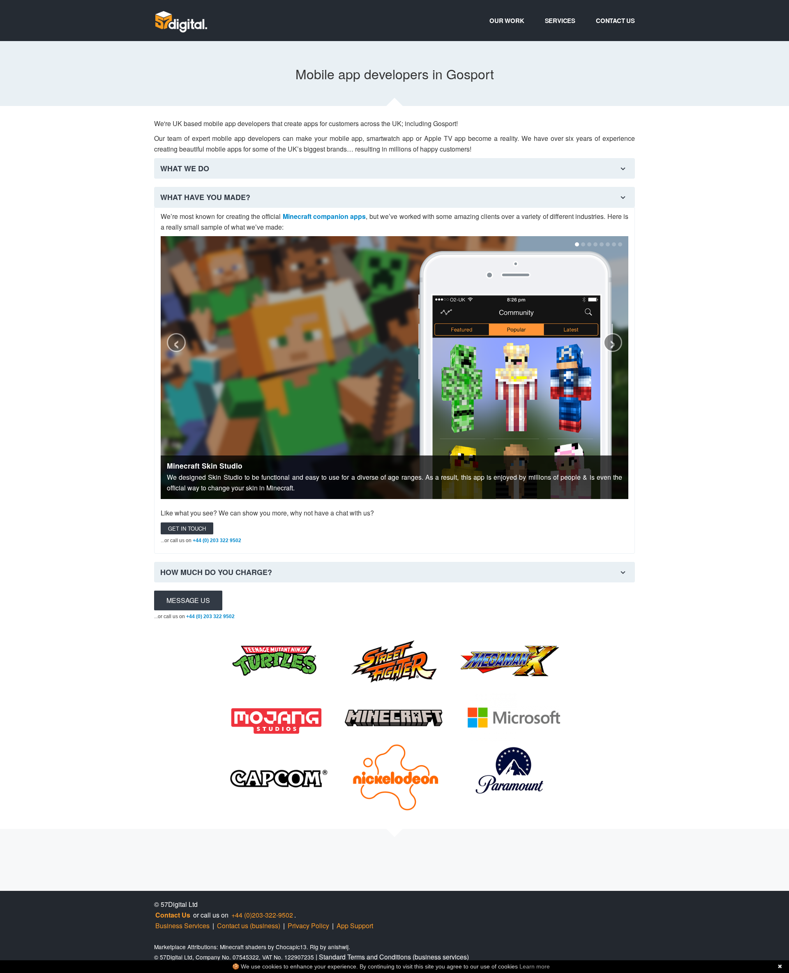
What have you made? (205, 197)
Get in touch (187, 528)
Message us (188, 600)
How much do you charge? (216, 572)
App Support (355, 925)
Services (560, 20)
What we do (184, 168)
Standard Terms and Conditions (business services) (394, 956)
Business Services (182, 925)
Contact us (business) (248, 925)
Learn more (534, 966)
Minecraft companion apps (324, 216)
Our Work (506, 20)
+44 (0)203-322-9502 (262, 915)
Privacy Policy (308, 925)
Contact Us (615, 20)
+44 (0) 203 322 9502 (217, 540)
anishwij (338, 947)
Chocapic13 (291, 947)
